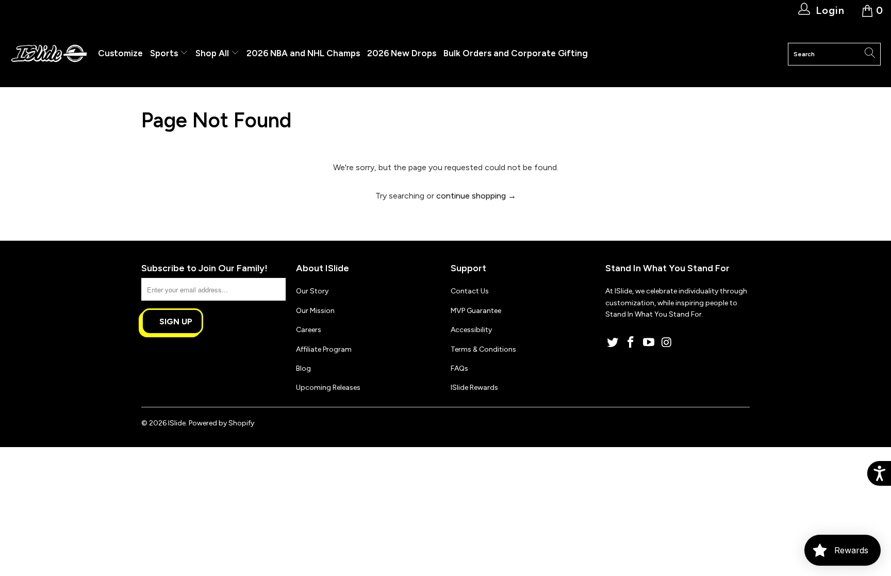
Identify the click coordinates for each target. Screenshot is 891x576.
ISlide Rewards (474, 387)
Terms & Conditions (483, 349)
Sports (165, 53)
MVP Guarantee (476, 310)
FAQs (459, 368)
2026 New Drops (401, 53)
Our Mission (315, 310)
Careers (308, 329)
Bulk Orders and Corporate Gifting (515, 53)
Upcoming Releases (328, 387)
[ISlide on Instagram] (666, 343)
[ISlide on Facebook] (631, 343)
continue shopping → (476, 196)
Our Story (312, 291)
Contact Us (470, 291)
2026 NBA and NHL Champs (303, 53)
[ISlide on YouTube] (648, 343)
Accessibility (471, 329)
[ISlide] (49, 54)
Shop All (212, 53)
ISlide (177, 423)
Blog (303, 368)
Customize (120, 53)
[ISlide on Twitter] (613, 343)
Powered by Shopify (221, 423)
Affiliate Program (324, 349)
